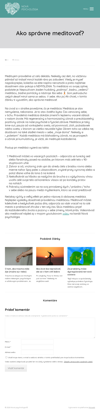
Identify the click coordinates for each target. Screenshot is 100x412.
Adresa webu (10, 352)
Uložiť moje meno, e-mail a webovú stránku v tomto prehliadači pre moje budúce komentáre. (46, 357)
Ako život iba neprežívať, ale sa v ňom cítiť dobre (48, 270)
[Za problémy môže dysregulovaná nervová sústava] (81, 256)
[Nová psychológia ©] (21, 9)
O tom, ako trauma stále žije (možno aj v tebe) (17, 270)
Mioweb (92, 407)
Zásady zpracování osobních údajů (78, 362)
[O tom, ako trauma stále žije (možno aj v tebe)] (19, 256)
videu (66, 213)
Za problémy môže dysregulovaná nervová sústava (79, 271)
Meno (8, 342)
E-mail (8, 347)
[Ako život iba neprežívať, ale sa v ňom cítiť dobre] (50, 256)
